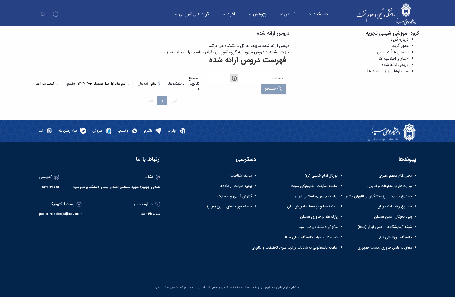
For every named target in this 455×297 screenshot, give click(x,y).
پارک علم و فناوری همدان (319, 217)
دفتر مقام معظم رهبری (395, 176)
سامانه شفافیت (241, 176)
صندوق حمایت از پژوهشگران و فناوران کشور (378, 196)
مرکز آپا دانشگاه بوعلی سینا (318, 227)
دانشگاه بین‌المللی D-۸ (395, 237)
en (43, 14)
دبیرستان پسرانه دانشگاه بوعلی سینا (311, 237)
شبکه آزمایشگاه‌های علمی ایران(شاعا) (385, 227)
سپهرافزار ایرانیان (165, 287)
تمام (154, 83)
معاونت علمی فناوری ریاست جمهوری (385, 248)
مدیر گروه (400, 45)
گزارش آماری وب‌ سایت (234, 196)
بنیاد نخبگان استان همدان (393, 217)
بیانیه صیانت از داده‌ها (236, 186)
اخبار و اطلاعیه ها (394, 58)
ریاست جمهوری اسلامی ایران (316, 196)
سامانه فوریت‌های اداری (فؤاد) (229, 207)
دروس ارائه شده (395, 64)
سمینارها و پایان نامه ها (388, 71)
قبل (174, 100)
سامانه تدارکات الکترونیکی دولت (314, 186)
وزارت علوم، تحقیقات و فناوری (389, 186)
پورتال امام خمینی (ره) (321, 176)
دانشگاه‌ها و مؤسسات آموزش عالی (312, 207)
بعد (150, 100)
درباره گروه (400, 39)
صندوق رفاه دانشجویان (395, 207)
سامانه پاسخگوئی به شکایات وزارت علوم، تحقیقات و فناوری (295, 248)
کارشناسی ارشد (45, 83)
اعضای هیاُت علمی (393, 52)
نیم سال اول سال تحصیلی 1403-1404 (102, 83)
